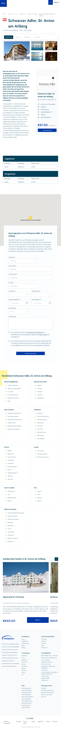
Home (23, 639)
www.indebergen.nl (26, 688)
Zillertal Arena (44, 680)
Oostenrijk (44, 639)
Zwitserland (44, 647)
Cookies (33, 721)
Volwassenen (35, 291)
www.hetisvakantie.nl (27, 690)
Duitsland (43, 641)
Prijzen (18, 37)
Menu (56, 2)
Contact (48, 721)
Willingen (24, 670)
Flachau (23, 664)
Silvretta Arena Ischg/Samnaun (49, 657)
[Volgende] (56, 559)
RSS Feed (43, 696)
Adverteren (41, 721)
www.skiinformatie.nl (27, 692)
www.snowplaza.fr (26, 707)
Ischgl (23, 657)
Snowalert (43, 688)
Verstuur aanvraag (30, 353)
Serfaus (23, 668)
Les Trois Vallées (45, 660)
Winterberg (24, 655)
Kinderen (12, 291)
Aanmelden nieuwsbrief (47, 690)
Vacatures (54, 721)
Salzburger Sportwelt (46, 662)
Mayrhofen (24, 660)
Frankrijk (43, 643)
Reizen (23, 645)
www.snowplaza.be (26, 694)
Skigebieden (25, 641)
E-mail (11, 283)
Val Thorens (25, 666)
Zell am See (25, 662)
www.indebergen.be (26, 703)
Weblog (23, 647)
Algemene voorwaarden (7, 722)
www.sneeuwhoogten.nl (27, 696)
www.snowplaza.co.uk (27, 701)
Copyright (18, 721)
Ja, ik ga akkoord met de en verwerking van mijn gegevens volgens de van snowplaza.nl (30, 334)
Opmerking (12, 316)
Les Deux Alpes (45, 676)
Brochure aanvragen (46, 694)
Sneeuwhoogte (25, 643)
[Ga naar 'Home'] (3, 3)
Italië (42, 645)
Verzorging (12, 308)
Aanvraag (37, 37)
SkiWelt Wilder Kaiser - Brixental (49, 655)
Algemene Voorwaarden (35, 332)
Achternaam (13, 274)
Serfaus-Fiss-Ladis (46, 664)
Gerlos (23, 672)
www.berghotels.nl (26, 705)
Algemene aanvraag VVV (47, 692)
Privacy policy (25, 722)
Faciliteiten (27, 37)
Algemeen (8, 37)
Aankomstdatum (14, 299)
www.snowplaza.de (26, 699)
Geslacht (11, 257)
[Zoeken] (50, 2)
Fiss (23, 674)
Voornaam (12, 266)
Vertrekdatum (35, 299)
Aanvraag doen (47, 130)
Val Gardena (44, 670)
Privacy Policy (43, 334)
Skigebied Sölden (45, 678)
